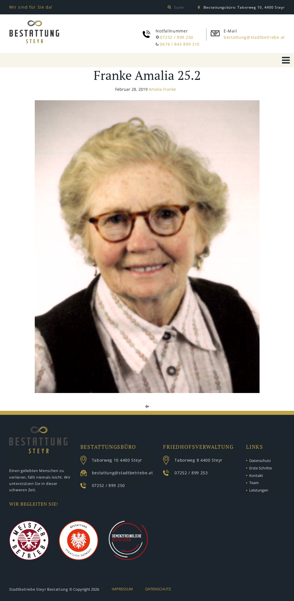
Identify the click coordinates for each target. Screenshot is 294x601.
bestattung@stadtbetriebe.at (254, 37)
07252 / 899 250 (176, 37)
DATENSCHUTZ (158, 589)
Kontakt (256, 475)
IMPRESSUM (122, 589)
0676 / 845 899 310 (180, 44)
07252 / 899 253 (191, 472)
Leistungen (258, 490)
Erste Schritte (260, 468)
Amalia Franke (162, 89)
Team (254, 482)
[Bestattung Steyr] (34, 32)
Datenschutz (260, 460)
